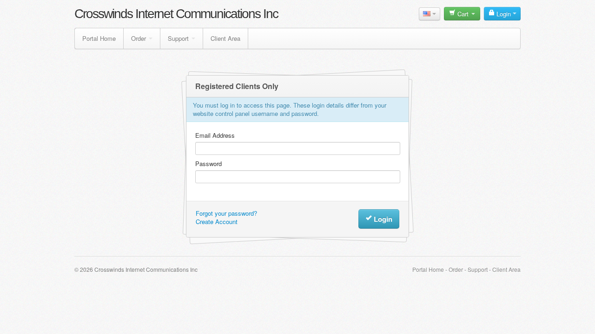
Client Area (225, 38)
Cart (463, 13)
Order (138, 38)
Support (178, 38)
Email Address (215, 135)
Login (504, 13)
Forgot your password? (226, 213)
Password (208, 164)
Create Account (217, 221)
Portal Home (99, 38)
